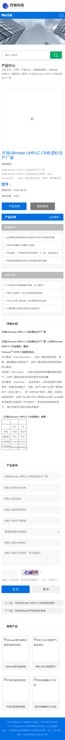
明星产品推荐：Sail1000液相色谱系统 (24, 293)
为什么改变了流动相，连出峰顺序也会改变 (26, 301)
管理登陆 (31, 726)
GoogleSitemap (20, 726)
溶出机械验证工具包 (46, 706)
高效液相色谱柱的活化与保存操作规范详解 (26, 260)
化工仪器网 (52, 726)
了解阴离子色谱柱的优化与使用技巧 (23, 308)
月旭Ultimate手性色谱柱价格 (30, 610)
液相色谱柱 (40, 69)
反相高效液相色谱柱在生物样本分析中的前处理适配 (31, 237)
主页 (16, 69)
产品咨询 (14, 206)
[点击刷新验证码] (30, 573)
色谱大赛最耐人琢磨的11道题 (20, 245)
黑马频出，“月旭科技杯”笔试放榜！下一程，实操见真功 (32, 253)
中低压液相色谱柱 (15, 706)
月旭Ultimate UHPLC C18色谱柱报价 (35, 602)
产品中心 (26, 69)
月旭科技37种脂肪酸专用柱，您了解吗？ (26, 285)
